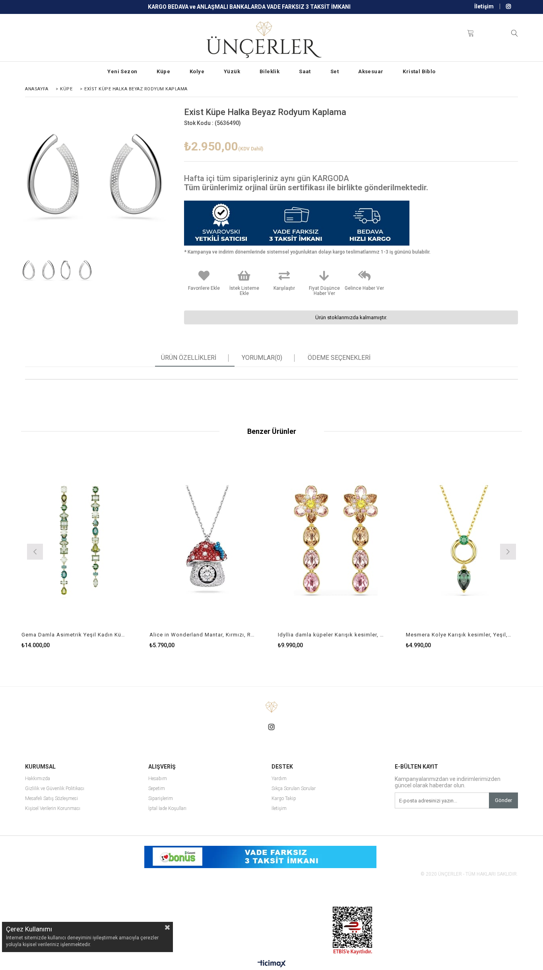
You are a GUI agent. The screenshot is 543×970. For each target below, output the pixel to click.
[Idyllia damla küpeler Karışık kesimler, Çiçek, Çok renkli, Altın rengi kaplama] (336, 540)
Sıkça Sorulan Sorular (294, 788)
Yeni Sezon (122, 71)
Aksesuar (370, 71)
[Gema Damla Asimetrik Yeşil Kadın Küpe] (79, 540)
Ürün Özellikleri (188, 357)
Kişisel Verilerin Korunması (52, 808)
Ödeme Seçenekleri (339, 357)
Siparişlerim (160, 798)
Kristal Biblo (419, 71)
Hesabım (157, 778)
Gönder (503, 800)
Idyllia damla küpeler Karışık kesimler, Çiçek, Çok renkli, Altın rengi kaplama (331, 635)
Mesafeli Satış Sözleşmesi (51, 798)
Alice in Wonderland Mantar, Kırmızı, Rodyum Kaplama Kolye (202, 635)
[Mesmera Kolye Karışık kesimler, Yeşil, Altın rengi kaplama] (464, 540)
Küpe (163, 71)
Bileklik (269, 71)
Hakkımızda (37, 778)
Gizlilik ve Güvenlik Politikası (54, 788)
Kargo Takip (284, 798)
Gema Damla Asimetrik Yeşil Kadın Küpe (74, 635)
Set (334, 71)
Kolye (197, 71)
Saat (305, 71)
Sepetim (156, 788)
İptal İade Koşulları (167, 808)
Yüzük (232, 71)
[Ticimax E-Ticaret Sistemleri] (272, 964)
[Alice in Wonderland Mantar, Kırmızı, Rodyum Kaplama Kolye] (207, 540)
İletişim (484, 6)
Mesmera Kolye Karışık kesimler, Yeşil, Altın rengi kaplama (459, 635)
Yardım (279, 778)
